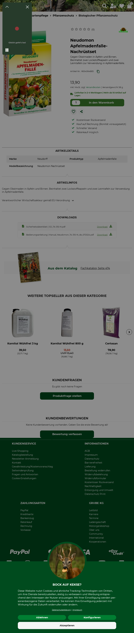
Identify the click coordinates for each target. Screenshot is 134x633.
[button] (7, 50)
